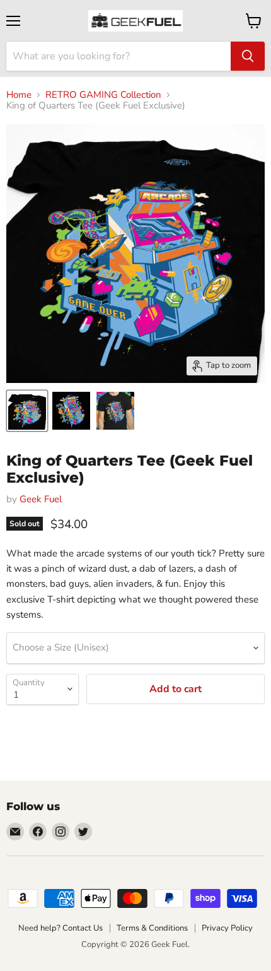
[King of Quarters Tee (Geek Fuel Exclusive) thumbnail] (27, 411)
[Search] (248, 56)
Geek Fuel (41, 499)
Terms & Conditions (152, 928)
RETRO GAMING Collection (103, 95)
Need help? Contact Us (60, 928)
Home (19, 95)
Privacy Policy (227, 928)
